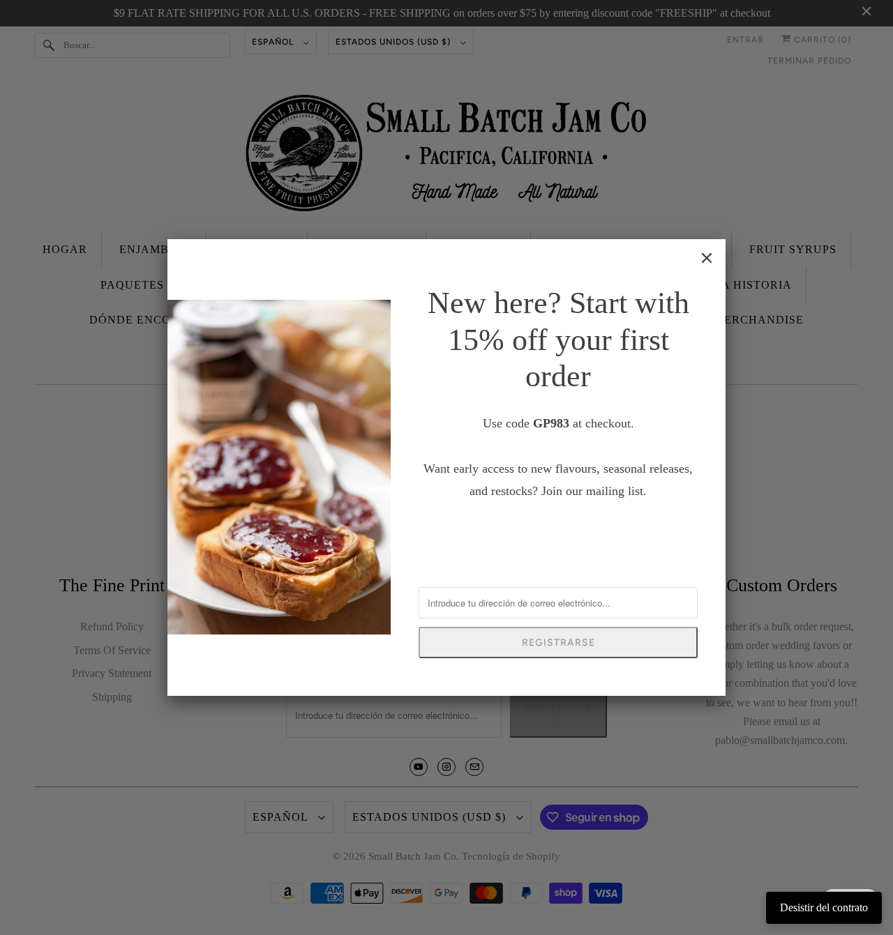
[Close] (706, 258)
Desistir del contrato (824, 907)
